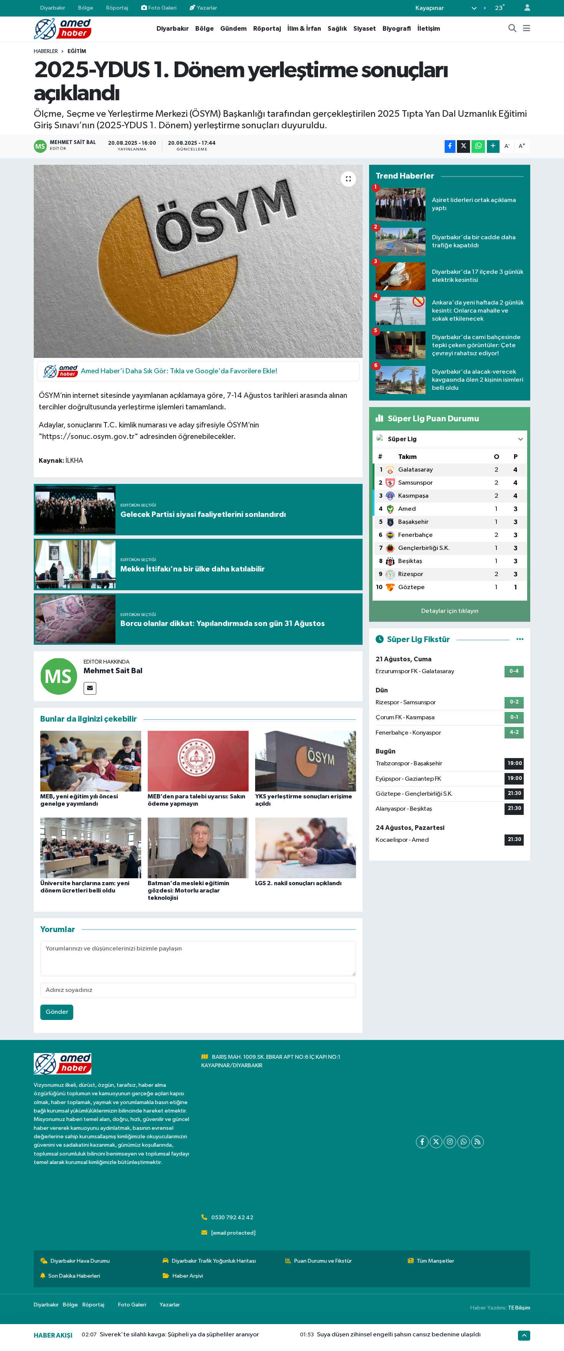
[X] (436, 1142)
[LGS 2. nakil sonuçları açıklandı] (305, 847)
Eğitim (77, 51)
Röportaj (117, 8)
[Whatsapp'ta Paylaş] (478, 146)
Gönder (57, 1012)
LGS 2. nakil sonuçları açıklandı (298, 883)
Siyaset (364, 28)
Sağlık (337, 28)
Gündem (233, 28)
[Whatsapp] (463, 1142)
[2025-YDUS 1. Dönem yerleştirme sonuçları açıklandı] (198, 261)
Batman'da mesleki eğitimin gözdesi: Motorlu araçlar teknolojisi (188, 890)
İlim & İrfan (304, 28)
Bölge (85, 8)
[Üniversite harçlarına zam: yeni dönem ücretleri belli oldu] (90, 847)
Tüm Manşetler (435, 1261)
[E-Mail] (90, 688)
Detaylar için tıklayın (449, 611)
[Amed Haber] (62, 28)
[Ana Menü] (526, 29)
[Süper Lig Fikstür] (520, 639)
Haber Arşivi (188, 1276)
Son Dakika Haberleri (74, 1276)
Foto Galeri (162, 8)
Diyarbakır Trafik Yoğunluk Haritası (214, 1261)
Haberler (46, 51)
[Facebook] (422, 1142)
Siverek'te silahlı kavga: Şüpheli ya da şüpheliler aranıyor (179, 1334)
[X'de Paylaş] (463, 146)
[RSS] (477, 1142)
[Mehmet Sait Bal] (58, 676)
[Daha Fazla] (493, 146)
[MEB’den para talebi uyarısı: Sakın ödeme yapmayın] (198, 761)
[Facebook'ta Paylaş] (450, 146)
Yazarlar (207, 8)
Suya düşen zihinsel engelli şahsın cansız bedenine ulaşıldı (399, 1334)
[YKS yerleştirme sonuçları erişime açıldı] (305, 761)
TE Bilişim (519, 1308)
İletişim (428, 28)
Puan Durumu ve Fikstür (323, 1261)
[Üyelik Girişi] (524, 8)
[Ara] (512, 29)
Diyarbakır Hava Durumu (80, 1261)
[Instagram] (450, 1142)
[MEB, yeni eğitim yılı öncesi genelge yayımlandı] (90, 761)
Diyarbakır (52, 8)
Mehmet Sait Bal (113, 671)
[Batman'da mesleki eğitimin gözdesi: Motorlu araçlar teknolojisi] (198, 847)
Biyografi (397, 28)
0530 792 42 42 (232, 1217)
